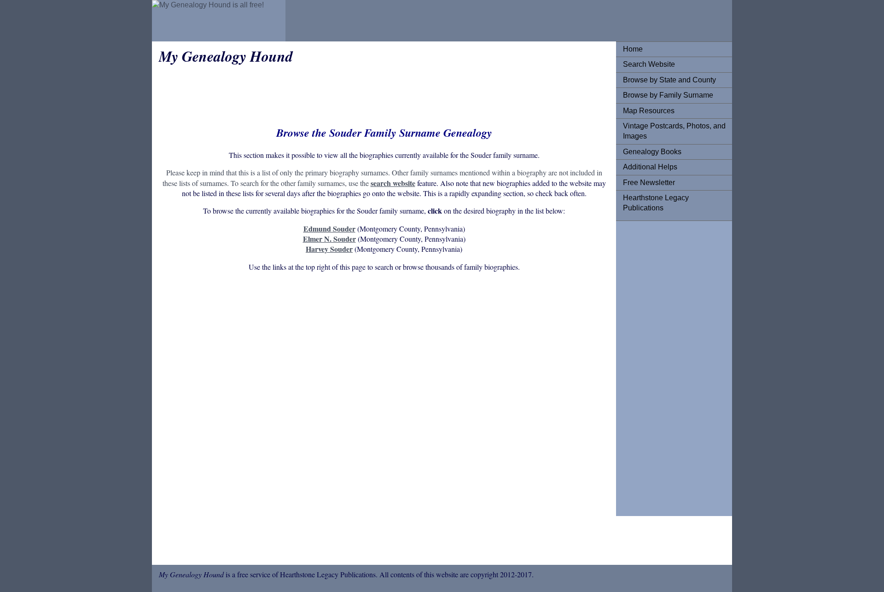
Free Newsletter (649, 182)
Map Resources (649, 111)
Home (633, 49)
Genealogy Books (652, 152)
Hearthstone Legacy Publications (656, 203)
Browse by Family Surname (668, 95)
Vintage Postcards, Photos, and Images (674, 131)
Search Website (649, 64)
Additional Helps (650, 167)
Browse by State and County (669, 80)
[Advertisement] (660, 366)
